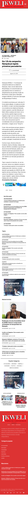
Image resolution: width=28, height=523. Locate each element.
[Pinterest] (15, 77)
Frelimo (10, 190)
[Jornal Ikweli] (10, 70)
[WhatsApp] (18, 77)
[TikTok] (14, 492)
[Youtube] (23, 492)
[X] (12, 77)
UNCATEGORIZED (8, 198)
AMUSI (7, 190)
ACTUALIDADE (5, 55)
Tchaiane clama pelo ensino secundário (13, 225)
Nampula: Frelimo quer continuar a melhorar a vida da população (21, 406)
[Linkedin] (11, 492)
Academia (4, 261)
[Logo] (12, 4)
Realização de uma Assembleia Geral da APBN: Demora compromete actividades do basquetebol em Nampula (15, 208)
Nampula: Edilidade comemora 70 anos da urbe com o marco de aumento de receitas (15, 220)
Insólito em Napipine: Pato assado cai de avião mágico (13, 475)
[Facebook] (9, 77)
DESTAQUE (13, 55)
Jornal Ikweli (16, 70)
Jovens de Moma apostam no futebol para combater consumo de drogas (14, 201)
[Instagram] (7, 492)
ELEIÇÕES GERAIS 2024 (8, 56)
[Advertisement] (14, 23)
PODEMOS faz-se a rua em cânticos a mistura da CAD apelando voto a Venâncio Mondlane (7, 403)
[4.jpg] (14, 187)
